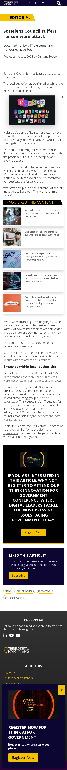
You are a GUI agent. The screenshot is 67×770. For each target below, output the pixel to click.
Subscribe (18, 576)
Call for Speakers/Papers (18, 678)
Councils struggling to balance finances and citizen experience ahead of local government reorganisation (42, 301)
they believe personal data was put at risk (31, 417)
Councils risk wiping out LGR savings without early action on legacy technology (41, 257)
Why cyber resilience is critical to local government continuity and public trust (42, 213)
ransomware (45, 590)
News (8, 590)
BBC (22, 412)
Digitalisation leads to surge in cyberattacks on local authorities (42, 233)
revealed (14, 430)
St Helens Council (14, 73)
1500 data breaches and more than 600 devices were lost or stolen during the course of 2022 (32, 377)
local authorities (25, 590)
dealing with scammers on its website (26, 360)
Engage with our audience (18, 672)
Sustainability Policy (14, 683)
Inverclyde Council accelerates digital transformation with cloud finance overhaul (42, 278)
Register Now (33, 532)
